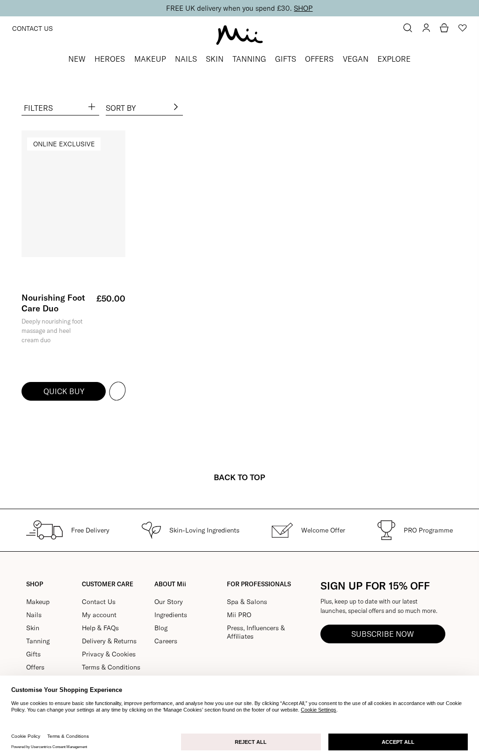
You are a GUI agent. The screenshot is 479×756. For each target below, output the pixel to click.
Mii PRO (239, 615)
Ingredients (170, 615)
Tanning (38, 641)
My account (99, 615)
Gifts (33, 654)
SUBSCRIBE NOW (382, 634)
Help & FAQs (100, 628)
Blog (160, 628)
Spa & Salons (247, 602)
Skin (32, 628)
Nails (34, 615)
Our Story (168, 602)
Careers (165, 641)
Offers (35, 667)
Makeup (38, 602)
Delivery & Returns (109, 641)
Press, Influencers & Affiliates (256, 632)
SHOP (303, 8)
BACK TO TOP (239, 477)
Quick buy (64, 391)
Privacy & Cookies (109, 654)
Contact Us (32, 28)
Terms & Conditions (111, 667)
